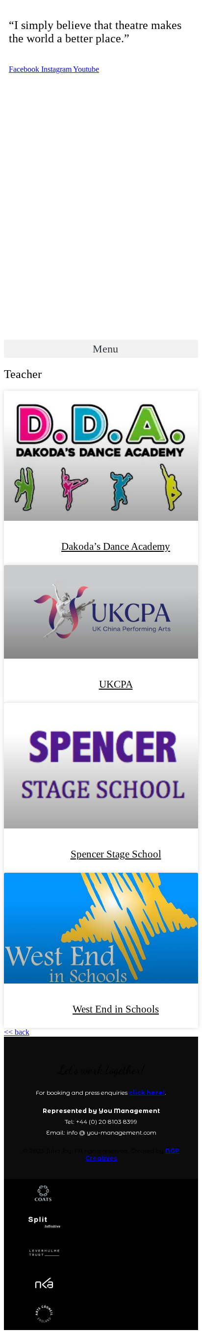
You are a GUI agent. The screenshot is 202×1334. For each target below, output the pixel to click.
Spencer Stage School (116, 854)
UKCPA (116, 684)
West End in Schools (116, 1009)
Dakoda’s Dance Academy (115, 546)
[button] (101, 349)
